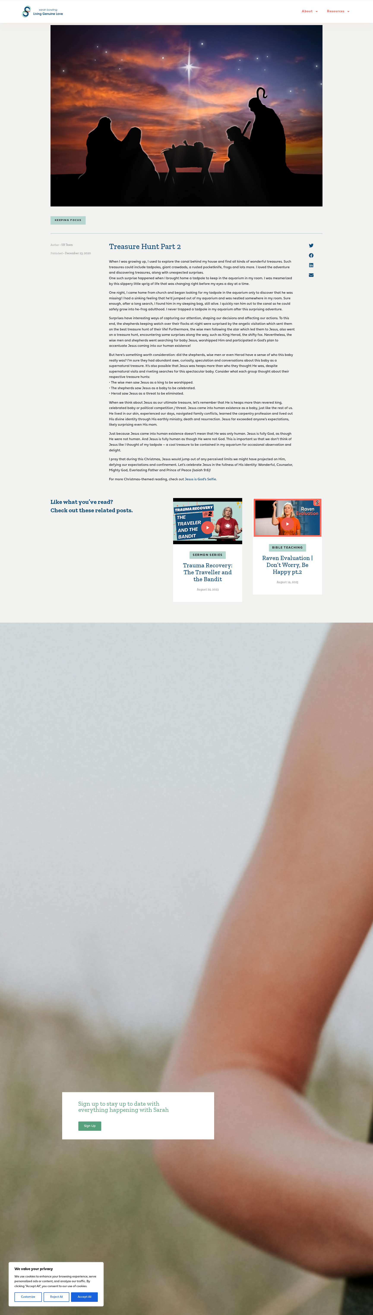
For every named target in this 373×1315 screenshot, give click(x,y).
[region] (56, 1284)
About (307, 11)
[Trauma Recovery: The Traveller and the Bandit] (207, 521)
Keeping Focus (68, 220)
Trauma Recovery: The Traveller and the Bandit (207, 572)
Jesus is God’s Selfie (200, 479)
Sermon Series (208, 555)
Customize (28, 1297)
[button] (311, 245)
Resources (336, 11)
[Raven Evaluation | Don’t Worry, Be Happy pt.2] (287, 517)
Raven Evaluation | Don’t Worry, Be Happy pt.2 (287, 564)
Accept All (84, 1297)
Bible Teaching (287, 547)
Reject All (56, 1297)
